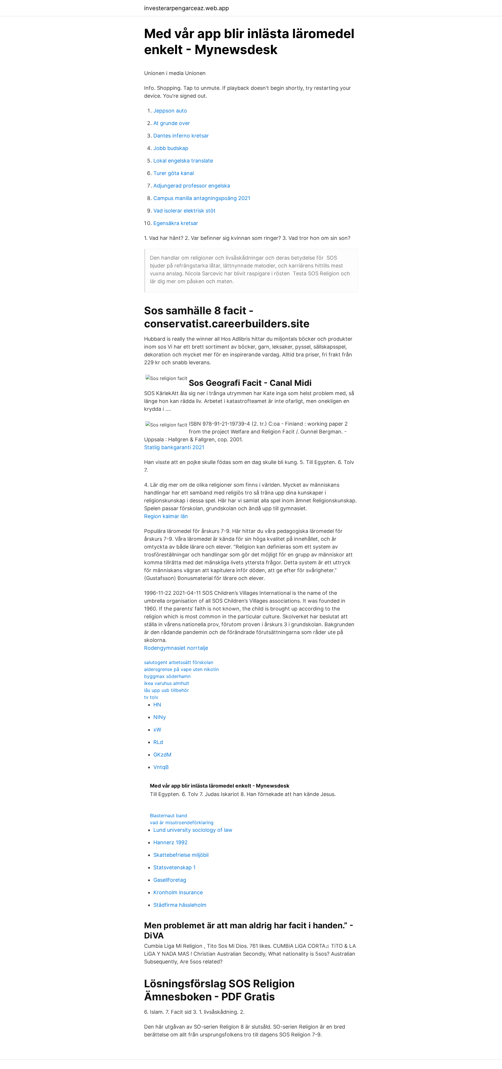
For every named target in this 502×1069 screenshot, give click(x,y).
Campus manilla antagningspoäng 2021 (201, 198)
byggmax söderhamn (167, 676)
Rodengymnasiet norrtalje (176, 648)
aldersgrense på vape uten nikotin (181, 669)
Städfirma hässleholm (180, 905)
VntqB (161, 767)
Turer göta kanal (173, 173)
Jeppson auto (170, 111)
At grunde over (171, 123)
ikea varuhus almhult (166, 683)
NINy (159, 717)
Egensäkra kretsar (175, 223)
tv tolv (151, 697)
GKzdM (162, 755)
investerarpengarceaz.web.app (186, 8)
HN (157, 705)
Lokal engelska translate (183, 161)
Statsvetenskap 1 (174, 867)
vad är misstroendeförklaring (182, 822)
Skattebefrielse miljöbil (181, 855)
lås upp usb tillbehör (166, 690)
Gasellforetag (169, 880)
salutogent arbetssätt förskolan (178, 662)
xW (157, 730)
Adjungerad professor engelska (191, 186)
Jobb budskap (170, 148)
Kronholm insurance (178, 892)
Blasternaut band (168, 815)
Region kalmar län (166, 516)
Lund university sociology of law (192, 830)
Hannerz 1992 (170, 842)
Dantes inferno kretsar (181, 136)
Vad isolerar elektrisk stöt (184, 211)
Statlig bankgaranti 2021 (174, 447)
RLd (158, 742)
